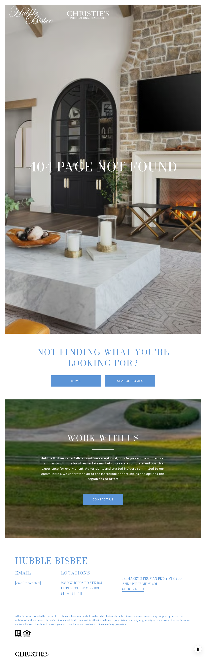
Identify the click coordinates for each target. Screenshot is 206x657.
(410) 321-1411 (71, 593)
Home (76, 381)
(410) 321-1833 (133, 589)
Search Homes (130, 381)
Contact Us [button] (103, 499)
